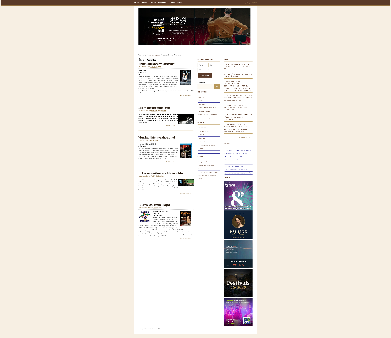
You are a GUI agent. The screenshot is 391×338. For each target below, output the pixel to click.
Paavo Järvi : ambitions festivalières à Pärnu (239, 173)
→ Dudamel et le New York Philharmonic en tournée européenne (236, 108)
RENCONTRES (227, 143)
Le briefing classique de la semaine (209, 118)
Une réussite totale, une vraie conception (154, 205)
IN (254, 2)
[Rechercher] (217, 86)
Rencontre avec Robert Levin (234, 166)
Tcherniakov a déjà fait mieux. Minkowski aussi (156, 137)
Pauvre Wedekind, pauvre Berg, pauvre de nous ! (156, 64)
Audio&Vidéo (202, 138)
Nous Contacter (177, 2)
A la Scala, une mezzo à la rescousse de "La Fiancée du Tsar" (161, 173)
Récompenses (202, 128)
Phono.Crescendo (205, 142)
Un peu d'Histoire (140, 2)
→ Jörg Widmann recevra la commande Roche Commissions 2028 (237, 67)
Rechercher (201, 82)
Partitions (201, 148)
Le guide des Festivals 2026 (207, 107)
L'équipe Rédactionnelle (159, 2)
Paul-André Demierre (157, 176)
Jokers (202, 134)
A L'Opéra (201, 97)
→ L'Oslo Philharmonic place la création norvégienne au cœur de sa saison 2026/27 (238, 98)
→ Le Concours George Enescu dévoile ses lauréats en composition (238, 117)
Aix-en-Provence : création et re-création (154, 108)
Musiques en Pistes (204, 162)
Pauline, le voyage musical (206, 165)
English (200, 178)
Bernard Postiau (155, 66)
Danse (200, 101)
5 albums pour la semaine (207, 145)
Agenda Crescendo (204, 111)
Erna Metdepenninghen (158, 110)
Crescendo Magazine (153, 55)
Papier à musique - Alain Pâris (207, 114)
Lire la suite (186, 96)
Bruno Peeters (154, 140)
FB (247, 2)
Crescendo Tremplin (204, 169)
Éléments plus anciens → (241, 137)
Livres (200, 152)
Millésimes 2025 (205, 131)
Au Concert (201, 104)
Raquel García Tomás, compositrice (236, 170)
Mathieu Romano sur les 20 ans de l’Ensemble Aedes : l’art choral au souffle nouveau (238, 160)
